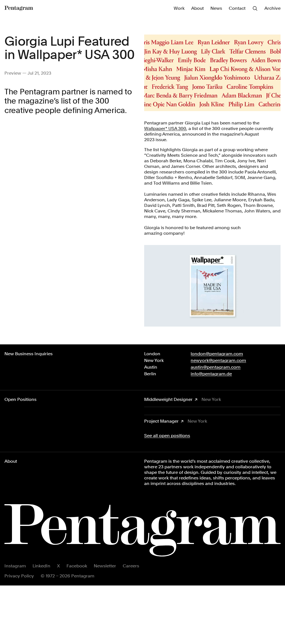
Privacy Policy (19, 576)
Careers (131, 565)
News (216, 8)
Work (179, 8)
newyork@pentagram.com (218, 360)
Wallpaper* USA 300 (165, 128)
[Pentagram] (18, 8)
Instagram (15, 565)
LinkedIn (41, 565)
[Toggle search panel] (255, 8)
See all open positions (167, 435)
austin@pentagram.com (215, 367)
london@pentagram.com (217, 353)
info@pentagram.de (211, 373)
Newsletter (105, 565)
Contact (237, 8)
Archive (272, 8)
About (197, 8)
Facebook (77, 565)
